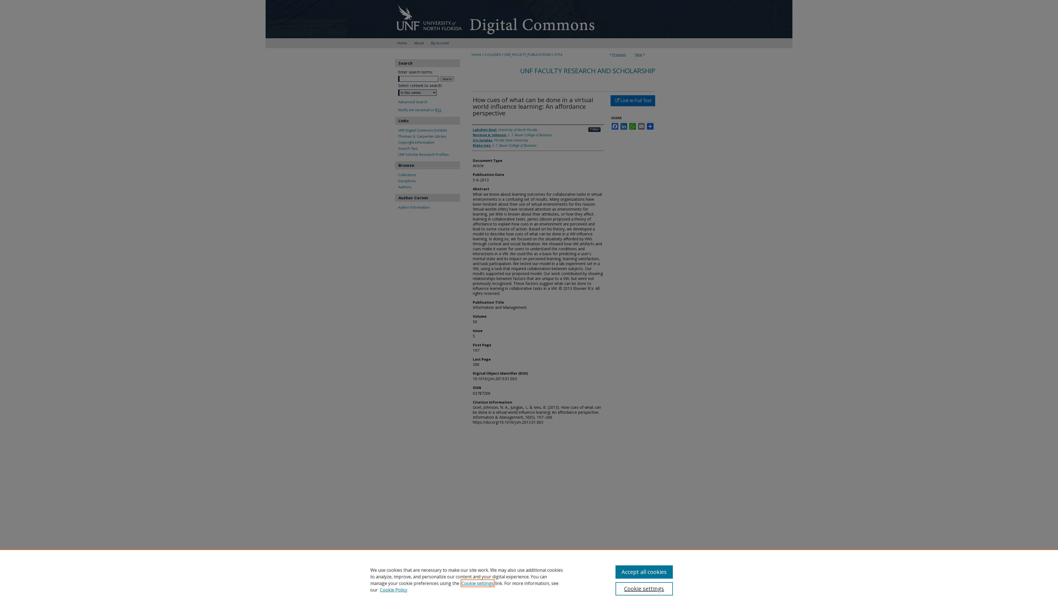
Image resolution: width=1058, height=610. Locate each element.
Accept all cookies (644, 572)
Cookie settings (477, 583)
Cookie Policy (393, 590)
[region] (529, 579)
